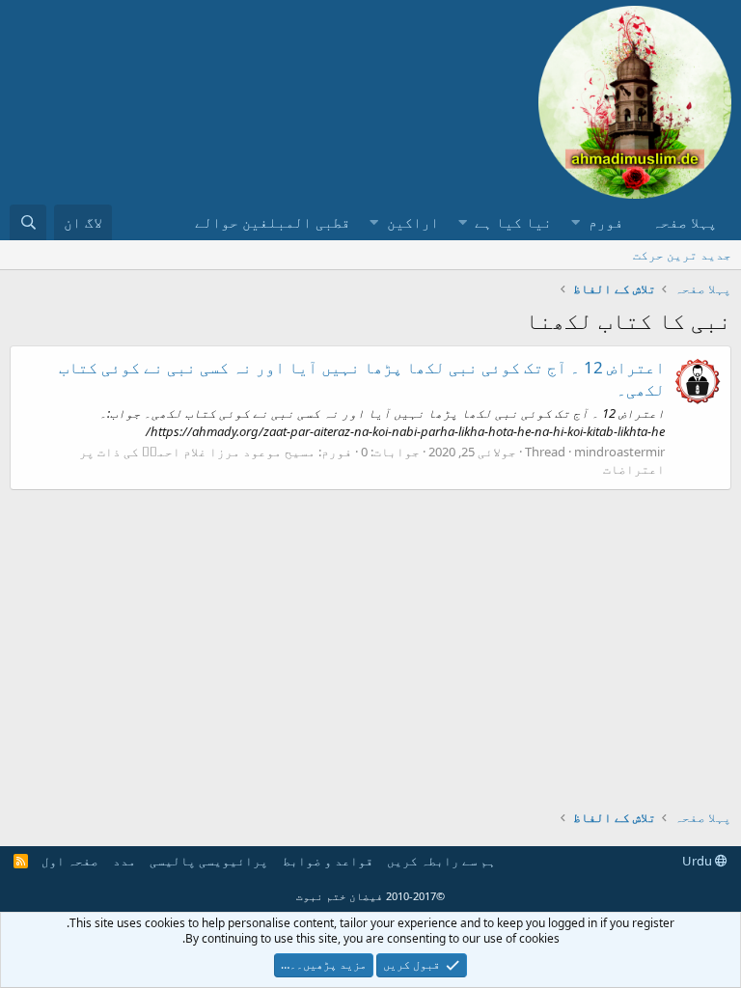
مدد (124, 860)
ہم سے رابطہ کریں (441, 860)
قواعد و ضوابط (328, 860)
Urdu (698, 860)
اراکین (413, 222)
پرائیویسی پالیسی (209, 860)
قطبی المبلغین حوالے (272, 222)
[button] (575, 222)
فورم (606, 222)
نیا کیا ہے (513, 222)
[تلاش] (28, 222)
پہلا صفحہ (684, 222)
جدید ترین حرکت (682, 254)
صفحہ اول (69, 860)
